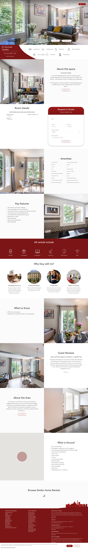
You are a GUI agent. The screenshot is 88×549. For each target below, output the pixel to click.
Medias (66, 4)
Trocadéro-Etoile (8, 526)
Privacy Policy (3, 547)
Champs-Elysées (8, 515)
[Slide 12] (44, 43)
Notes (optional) (54, 135)
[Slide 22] (65, 43)
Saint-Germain (8, 523)
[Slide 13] (46, 43)
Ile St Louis (7, 525)
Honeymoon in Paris (32, 525)
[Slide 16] (53, 43)
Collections (40, 4)
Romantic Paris (31, 515)
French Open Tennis (32, 517)
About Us (73, 4)
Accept (69, 545)
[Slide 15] (50, 43)
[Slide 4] (27, 43)
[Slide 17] (55, 43)
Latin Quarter (7, 517)
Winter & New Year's (32, 530)
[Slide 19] (59, 43)
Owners (59, 4)
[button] (6, 22)
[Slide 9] (37, 43)
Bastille (6, 513)
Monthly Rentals (31, 512)
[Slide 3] (25, 43)
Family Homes (30, 531)
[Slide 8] (35, 43)
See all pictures (12, 40)
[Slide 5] (29, 43)
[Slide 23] (68, 43)
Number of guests (55, 130)
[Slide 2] (22, 43)
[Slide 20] (61, 43)
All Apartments (30, 4)
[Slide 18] (57, 43)
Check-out (69, 124)
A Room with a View (32, 528)
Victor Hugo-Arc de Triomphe (10, 527)
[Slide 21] (63, 43)
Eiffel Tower (7, 516)
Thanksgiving (30, 527)
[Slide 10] (40, 43)
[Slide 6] (31, 43)
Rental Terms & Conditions (10, 547)
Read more (66, 90)
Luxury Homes (31, 523)
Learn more (53, 517)
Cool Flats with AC (31, 518)
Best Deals (30, 522)
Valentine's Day (31, 526)
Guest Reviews (50, 4)
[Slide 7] (33, 43)
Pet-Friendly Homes (32, 521)
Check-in (53, 124)
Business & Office (31, 513)
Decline (76, 545)
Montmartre (7, 522)
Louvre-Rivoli (7, 518)
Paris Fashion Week (32, 516)
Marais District (8, 521)
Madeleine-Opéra (8, 520)
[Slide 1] (20, 43)
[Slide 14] (48, 43)
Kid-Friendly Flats (31, 520)
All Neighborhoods (9, 512)
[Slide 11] (42, 43)
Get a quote (55, 40)
